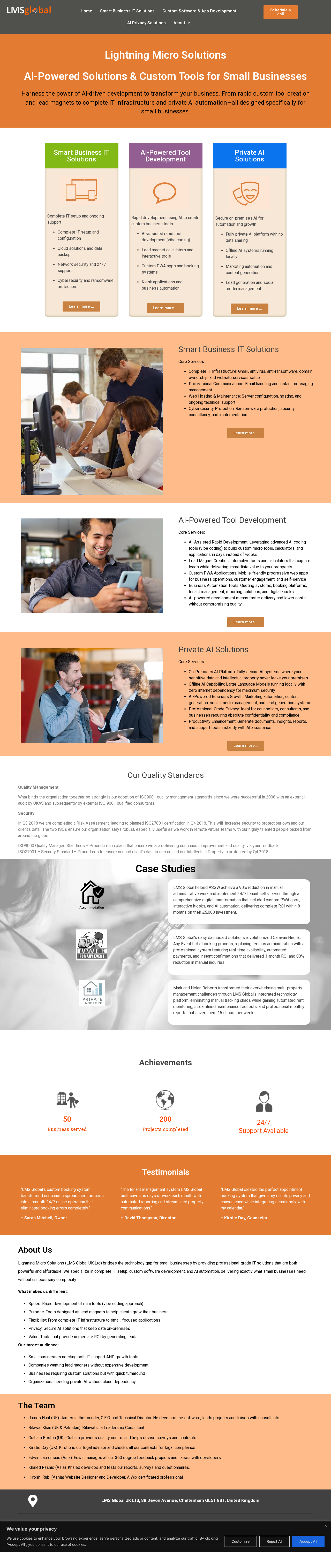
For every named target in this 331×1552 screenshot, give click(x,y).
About (179, 22)
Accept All (308, 1541)
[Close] (325, 1526)
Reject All (274, 1541)
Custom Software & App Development (199, 11)
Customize (240, 1541)
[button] (182, 23)
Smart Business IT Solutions (127, 11)
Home (86, 11)
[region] (165, 1536)
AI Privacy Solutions (146, 22)
